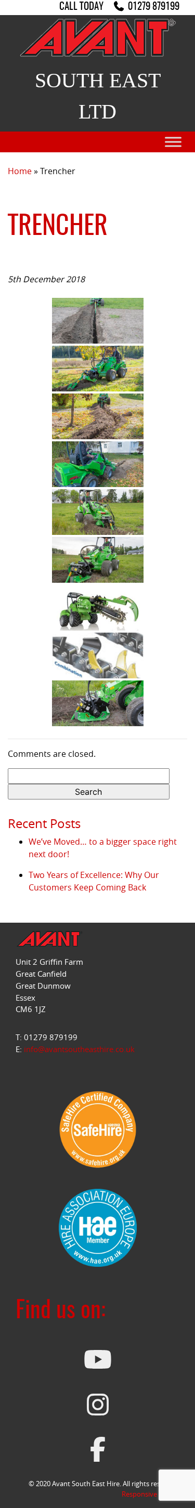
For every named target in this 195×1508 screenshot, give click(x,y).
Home (20, 171)
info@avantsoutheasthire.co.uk (79, 1049)
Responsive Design (150, 1494)
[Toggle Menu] (173, 142)
